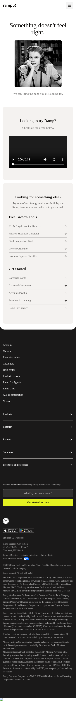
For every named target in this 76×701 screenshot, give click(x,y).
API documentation (13, 395)
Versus (6, 401)
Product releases (11, 376)
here (58, 662)
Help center (9, 370)
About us (7, 345)
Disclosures (50, 676)
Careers (7, 351)
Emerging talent (11, 357)
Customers (8, 364)
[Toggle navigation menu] (69, 5)
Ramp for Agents (12, 382)
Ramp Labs (9, 389)
